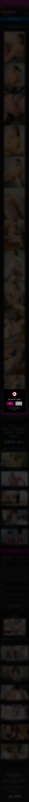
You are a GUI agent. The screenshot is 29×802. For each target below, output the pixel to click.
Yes (10, 403)
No (19, 403)
